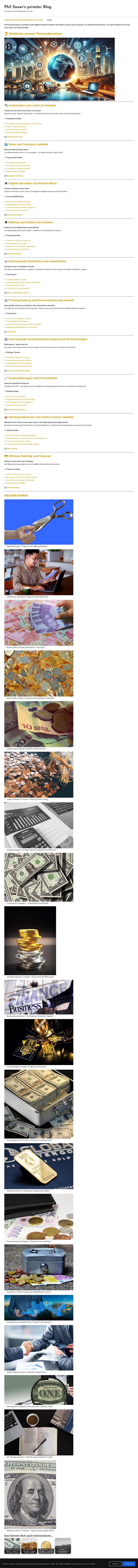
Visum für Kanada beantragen (16, 132)
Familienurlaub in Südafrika (15, 171)
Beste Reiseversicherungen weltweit (19, 366)
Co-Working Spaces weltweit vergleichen (20, 207)
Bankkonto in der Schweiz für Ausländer (20, 480)
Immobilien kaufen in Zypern (16, 279)
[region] (69, 1563)
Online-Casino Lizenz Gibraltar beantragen (21, 435)
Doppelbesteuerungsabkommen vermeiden (21, 327)
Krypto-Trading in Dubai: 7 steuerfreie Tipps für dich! (26, 1372)
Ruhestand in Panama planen (16, 129)
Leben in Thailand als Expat (16, 126)
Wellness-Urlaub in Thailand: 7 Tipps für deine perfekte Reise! (30, 1531)
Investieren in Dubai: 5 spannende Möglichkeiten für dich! (28, 1292)
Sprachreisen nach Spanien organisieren (20, 246)
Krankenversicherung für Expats (17, 357)
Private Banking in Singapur (16, 483)
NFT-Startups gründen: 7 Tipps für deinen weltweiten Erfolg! (29, 1457)
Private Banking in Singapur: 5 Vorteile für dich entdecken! (29, 1241)
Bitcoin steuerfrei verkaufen (16, 396)
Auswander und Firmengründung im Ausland (23, 20)
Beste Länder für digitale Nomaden (18, 201)
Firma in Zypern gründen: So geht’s (18, 318)
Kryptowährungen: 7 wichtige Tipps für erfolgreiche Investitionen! (31, 850)
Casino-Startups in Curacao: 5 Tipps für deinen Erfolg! (27, 799)
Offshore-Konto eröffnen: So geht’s (18, 474)
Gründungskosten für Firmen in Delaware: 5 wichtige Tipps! (29, 1140)
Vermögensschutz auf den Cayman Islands (21, 477)
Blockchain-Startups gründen (16, 405)
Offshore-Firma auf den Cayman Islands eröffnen (23, 324)
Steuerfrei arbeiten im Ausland (16, 210)
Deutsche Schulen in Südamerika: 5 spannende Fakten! (28, 1191)
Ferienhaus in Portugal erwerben (17, 288)
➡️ (13, 137)
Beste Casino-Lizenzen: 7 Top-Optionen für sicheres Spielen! (30, 1016)
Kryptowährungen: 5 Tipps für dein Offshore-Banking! (27, 546)
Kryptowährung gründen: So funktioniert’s (20, 399)
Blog (49, 20)
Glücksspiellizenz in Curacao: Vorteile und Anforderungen (26, 438)
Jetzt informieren (13, 487)
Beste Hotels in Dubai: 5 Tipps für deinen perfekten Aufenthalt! (30, 698)
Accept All (129, 1564)
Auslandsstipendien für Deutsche (18, 249)
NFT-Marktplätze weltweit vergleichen (19, 402)
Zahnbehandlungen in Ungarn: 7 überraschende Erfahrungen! (30, 977)
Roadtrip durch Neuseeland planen (18, 165)
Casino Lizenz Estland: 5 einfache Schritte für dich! (26, 749)
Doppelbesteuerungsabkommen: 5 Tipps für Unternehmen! (29, 1322)
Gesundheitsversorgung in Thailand (18, 360)
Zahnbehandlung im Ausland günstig (19, 363)
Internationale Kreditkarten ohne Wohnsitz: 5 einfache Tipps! (30, 1406)
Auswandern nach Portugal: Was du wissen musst (24, 124)
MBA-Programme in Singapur (16, 243)
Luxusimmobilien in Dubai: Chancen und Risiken (23, 282)
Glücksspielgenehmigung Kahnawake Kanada (22, 444)
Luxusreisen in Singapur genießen (18, 168)
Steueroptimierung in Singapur (17, 321)
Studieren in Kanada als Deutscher (18, 240)
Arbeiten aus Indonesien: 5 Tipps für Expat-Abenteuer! (27, 597)
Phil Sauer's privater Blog (27, 7)
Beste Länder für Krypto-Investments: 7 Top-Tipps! (26, 647)
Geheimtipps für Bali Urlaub (16, 162)
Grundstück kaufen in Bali (15, 285)
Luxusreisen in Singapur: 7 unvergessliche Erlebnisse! (27, 903)
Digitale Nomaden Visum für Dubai (18, 204)
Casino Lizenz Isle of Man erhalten (18, 441)
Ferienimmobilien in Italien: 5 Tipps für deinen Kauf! (26, 1067)
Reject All (115, 1564)
